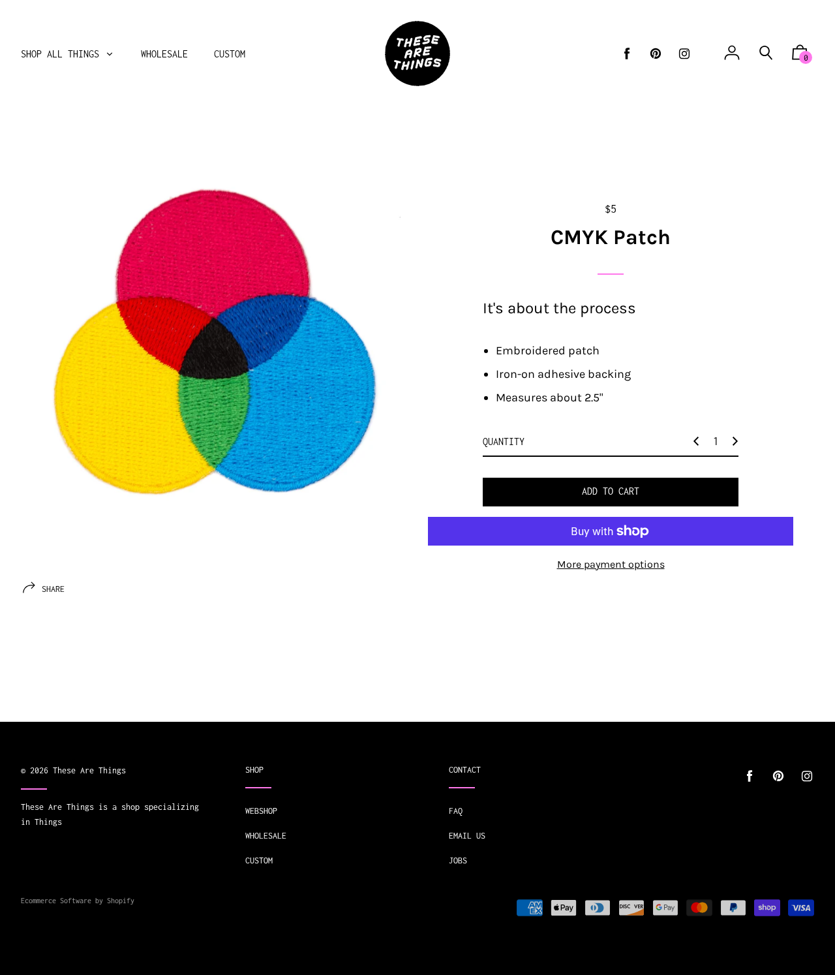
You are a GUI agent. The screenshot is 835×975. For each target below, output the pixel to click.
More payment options (611, 564)
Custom (259, 860)
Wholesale (265, 836)
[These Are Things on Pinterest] (655, 53)
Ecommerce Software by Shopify (77, 901)
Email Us (467, 836)
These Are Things (89, 770)
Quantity (503, 441)
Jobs (458, 860)
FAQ (456, 811)
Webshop (261, 811)
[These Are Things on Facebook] (627, 53)
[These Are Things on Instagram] (684, 53)
